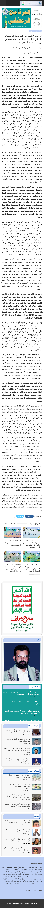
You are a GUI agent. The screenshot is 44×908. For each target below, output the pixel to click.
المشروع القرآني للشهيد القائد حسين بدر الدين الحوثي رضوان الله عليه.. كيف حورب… (17, 786)
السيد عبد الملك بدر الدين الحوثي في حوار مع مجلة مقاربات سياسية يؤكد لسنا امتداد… (17, 750)
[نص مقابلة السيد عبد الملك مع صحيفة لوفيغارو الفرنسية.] (36, 741)
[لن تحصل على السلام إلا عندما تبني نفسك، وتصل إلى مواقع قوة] (12, 532)
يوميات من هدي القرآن (36, 31)
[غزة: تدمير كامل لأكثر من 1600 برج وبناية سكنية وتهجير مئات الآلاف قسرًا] (36, 806)
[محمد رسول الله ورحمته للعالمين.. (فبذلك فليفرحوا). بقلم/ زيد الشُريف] (36, 850)
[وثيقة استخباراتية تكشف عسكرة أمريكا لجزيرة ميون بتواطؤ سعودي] (36, 777)
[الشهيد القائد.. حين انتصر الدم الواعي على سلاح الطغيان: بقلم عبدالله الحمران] (36, 832)
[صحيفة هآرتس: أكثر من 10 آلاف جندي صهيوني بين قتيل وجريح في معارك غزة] (36, 797)
